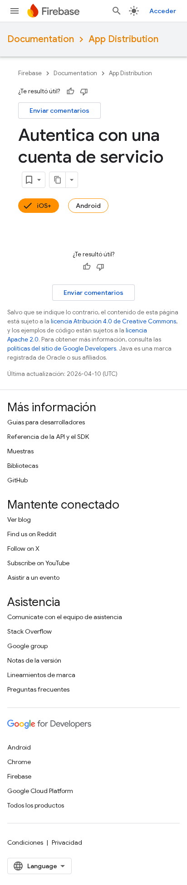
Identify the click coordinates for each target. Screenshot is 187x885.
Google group (27, 646)
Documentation (40, 39)
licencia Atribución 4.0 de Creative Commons (113, 321)
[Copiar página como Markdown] (57, 180)
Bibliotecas (22, 466)
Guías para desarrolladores (46, 422)
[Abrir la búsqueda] (116, 10)
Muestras (20, 451)
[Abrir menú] (14, 11)
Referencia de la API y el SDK (48, 437)
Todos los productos (35, 805)
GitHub (17, 480)
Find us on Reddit (31, 534)
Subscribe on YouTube (38, 563)
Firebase (30, 73)
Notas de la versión (34, 660)
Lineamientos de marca (41, 675)
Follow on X (23, 548)
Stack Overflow (29, 631)
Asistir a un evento (33, 577)
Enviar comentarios (59, 110)
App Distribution (123, 39)
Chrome (19, 762)
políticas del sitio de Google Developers (61, 348)
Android (88, 206)
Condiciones (25, 842)
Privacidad (67, 842)
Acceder (162, 11)
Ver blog (19, 519)
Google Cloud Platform (40, 791)
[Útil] (70, 91)
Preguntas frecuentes (38, 689)
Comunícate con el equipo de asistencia (64, 617)
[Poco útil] (84, 91)
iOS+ (44, 206)
